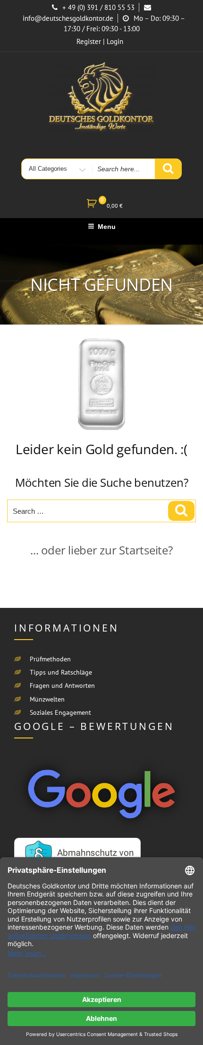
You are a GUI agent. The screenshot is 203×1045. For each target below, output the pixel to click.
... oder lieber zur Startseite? (101, 550)
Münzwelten (47, 699)
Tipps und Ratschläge (61, 672)
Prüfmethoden (50, 659)
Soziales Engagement (60, 712)
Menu (107, 226)
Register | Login (99, 41)
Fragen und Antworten (62, 685)
